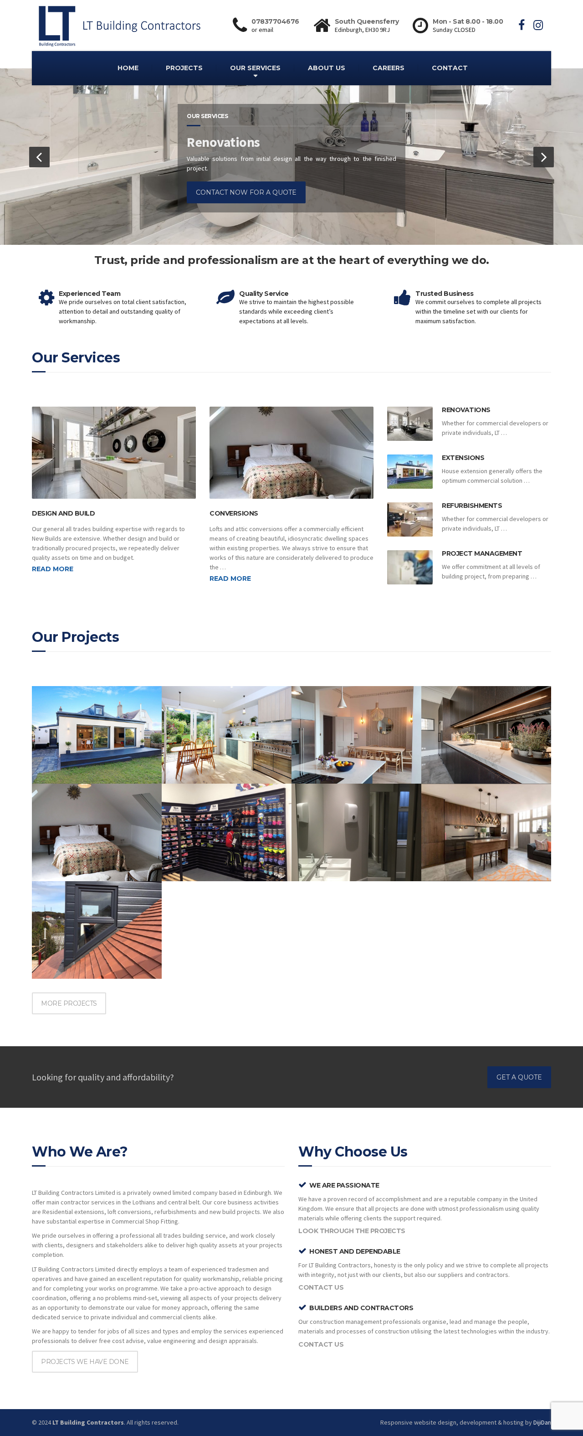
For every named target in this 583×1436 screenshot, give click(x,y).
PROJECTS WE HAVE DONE (85, 1362)
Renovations (466, 410)
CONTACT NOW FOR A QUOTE (246, 192)
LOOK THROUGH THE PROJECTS (351, 1231)
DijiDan (542, 1422)
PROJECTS (184, 68)
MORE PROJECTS (69, 1003)
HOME (128, 68)
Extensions (463, 458)
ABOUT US (326, 68)
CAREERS (388, 68)
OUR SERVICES (255, 68)
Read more (52, 569)
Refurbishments (472, 505)
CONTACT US (320, 1287)
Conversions (234, 513)
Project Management (482, 553)
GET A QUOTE (519, 1077)
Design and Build (63, 513)
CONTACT (450, 68)
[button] (39, 157)
